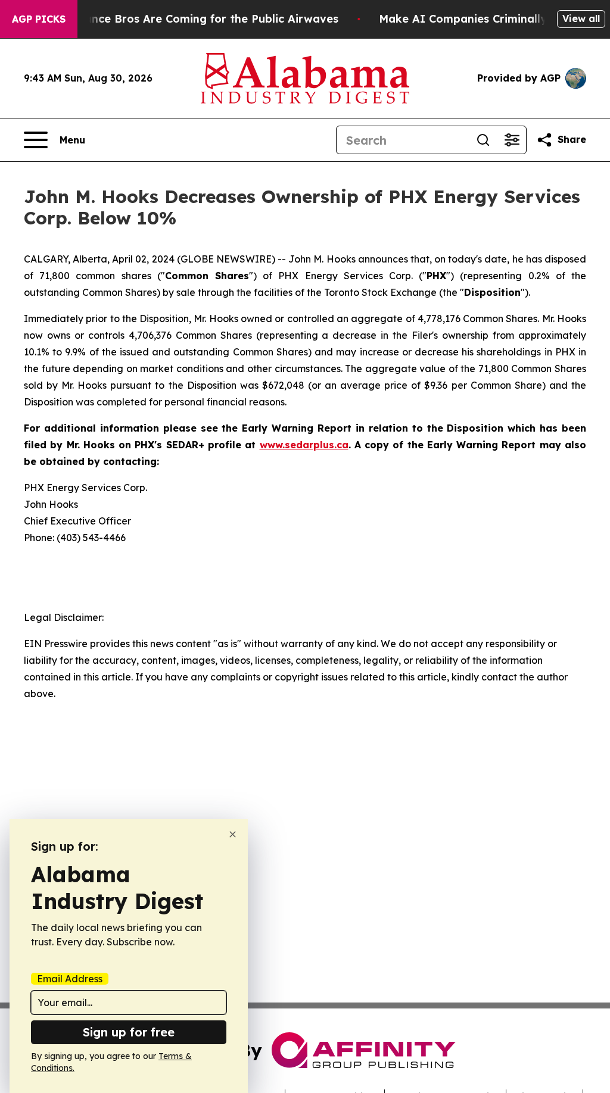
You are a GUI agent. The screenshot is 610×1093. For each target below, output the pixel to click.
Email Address (69, 979)
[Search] (483, 140)
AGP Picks (39, 19)
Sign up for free (129, 1032)
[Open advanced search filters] (511, 140)
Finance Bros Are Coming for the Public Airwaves (203, 19)
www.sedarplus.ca (304, 445)
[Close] (232, 834)
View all (581, 18)
